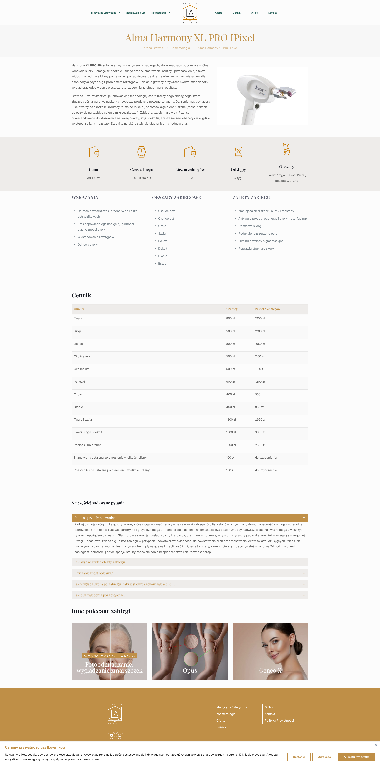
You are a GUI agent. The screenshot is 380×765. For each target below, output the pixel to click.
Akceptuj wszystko (356, 756)
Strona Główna (152, 48)
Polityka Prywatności (279, 720)
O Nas (269, 707)
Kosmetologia (180, 48)
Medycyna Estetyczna (231, 707)
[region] (190, 753)
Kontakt (270, 714)
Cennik (221, 727)
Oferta (220, 720)
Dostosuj (299, 756)
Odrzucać (324, 756)
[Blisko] (375, 744)
